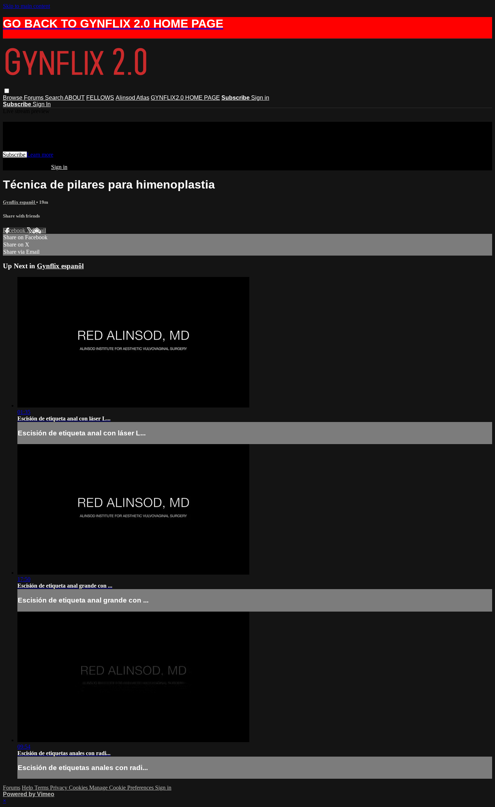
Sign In (42, 104)
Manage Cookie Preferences (122, 788)
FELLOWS (100, 98)
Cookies (79, 788)
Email (39, 230)
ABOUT (75, 98)
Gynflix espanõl (19, 202)
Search (55, 98)
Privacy (59, 788)
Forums (34, 98)
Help (28, 788)
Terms (42, 788)
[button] (6, 90)
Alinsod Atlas (132, 98)
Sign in (260, 98)
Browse (13, 98)
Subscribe (15, 155)
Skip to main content (26, 6)
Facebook (15, 230)
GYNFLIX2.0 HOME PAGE (185, 98)
